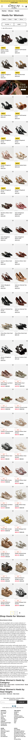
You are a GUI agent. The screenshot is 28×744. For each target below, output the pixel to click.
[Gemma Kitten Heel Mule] (7, 252)
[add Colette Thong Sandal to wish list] (13, 389)
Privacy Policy (17, 739)
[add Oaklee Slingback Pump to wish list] (13, 56)
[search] (23, 7)
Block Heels (3, 684)
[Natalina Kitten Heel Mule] (7, 204)
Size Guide (3, 713)
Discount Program (5, 731)
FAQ (2, 714)
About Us (3, 729)
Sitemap (3, 733)
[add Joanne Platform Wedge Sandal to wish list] (13, 560)
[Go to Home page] (14, 6)
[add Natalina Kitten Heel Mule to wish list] (13, 197)
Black (4, 19)
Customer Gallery (18, 716)
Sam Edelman (4, 736)
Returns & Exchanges (6, 722)
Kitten (21, 19)
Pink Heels (7, 686)
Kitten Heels (11, 684)
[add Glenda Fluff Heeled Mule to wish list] (27, 31)
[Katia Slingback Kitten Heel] (7, 228)
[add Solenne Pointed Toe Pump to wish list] (27, 269)
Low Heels (3, 693)
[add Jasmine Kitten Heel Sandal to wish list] (27, 414)
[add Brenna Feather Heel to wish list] (27, 341)
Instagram (16, 712)
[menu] (2, 7)
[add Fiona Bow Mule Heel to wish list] (13, 317)
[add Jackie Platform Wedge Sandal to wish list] (13, 535)
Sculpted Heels (19, 684)
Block (10, 19)
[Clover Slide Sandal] (7, 518)
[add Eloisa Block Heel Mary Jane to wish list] (27, 365)
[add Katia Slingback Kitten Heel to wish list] (27, 197)
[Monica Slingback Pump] (7, 179)
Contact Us (3, 716)
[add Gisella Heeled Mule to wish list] (27, 535)
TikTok (15, 713)
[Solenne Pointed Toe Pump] (7, 300)
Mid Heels (9, 693)
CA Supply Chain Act (19, 732)
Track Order (3, 720)
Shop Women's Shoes (6, 620)
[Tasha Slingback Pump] (7, 276)
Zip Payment (4, 725)
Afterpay (3, 718)
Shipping (3, 721)
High (15, 19)
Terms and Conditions (19, 731)
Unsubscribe (4, 724)
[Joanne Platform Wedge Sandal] (7, 567)
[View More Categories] (26, 19)
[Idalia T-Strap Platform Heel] (7, 39)
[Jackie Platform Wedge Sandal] (7, 543)
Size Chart (3, 735)
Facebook (16, 714)
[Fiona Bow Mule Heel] (7, 324)
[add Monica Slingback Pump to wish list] (13, 172)
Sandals (16, 718)
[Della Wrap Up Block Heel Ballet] (7, 372)
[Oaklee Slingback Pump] (7, 64)
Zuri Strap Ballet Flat (19, 717)
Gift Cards (3, 732)
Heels (15, 720)
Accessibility (17, 729)
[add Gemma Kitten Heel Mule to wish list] (13, 245)
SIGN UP (21, 702)
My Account (3, 712)
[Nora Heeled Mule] (7, 104)
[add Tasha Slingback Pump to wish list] (13, 269)
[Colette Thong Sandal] (7, 397)
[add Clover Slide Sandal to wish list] (13, 511)
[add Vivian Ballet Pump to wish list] (13, 462)
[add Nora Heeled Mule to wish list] (27, 56)
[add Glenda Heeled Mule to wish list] (27, 147)
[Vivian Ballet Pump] (7, 470)
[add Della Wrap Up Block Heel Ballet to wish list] (13, 365)
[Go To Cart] (26, 6)
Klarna (2, 717)
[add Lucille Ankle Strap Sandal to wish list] (27, 487)
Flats (15, 721)
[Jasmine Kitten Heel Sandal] (7, 445)
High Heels (16, 693)
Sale (15, 722)
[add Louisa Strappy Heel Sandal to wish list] (27, 511)
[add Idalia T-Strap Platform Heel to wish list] (13, 31)
